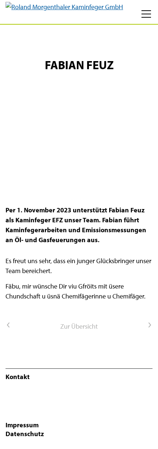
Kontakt (18, 376)
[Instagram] (6, 415)
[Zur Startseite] (64, 12)
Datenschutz (25, 433)
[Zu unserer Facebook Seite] (6, 396)
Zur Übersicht (79, 326)
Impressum (22, 425)
